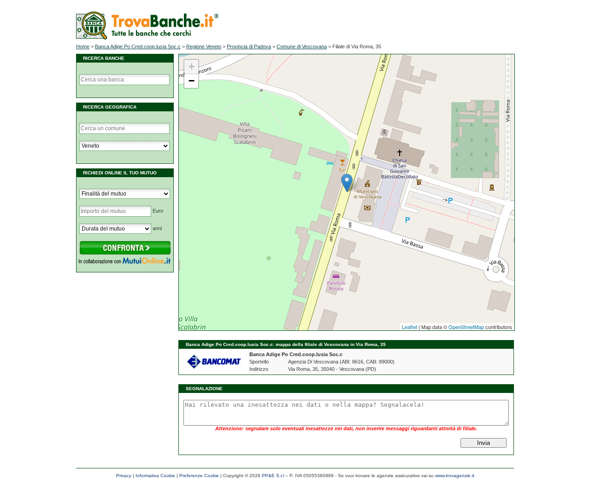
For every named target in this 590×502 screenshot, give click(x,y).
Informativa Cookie (155, 475)
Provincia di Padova (249, 46)
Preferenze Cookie (199, 475)
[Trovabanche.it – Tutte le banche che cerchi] (147, 37)
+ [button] (192, 66)
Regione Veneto (203, 46)
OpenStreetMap (466, 326)
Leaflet (409, 326)
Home (82, 46)
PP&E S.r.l (273, 475)
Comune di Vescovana (302, 46)
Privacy (123, 475)
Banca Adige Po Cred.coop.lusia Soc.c (138, 46)
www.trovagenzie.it (454, 475)
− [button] (192, 81)
